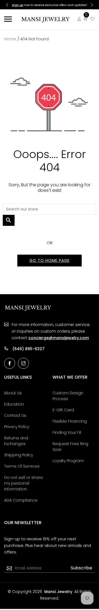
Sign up (17, 5)
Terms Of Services (22, 466)
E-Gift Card (63, 410)
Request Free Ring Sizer (70, 446)
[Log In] (79, 19)
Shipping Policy (18, 455)
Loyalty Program (68, 460)
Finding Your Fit (67, 432)
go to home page (49, 260)
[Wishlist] (92, 19)
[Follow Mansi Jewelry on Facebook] (9, 363)
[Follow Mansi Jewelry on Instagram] (23, 363)
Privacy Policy (16, 426)
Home (10, 39)
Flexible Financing (70, 421)
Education (14, 404)
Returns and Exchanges (16, 440)
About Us (13, 393)
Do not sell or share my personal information (23, 483)
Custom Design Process (68, 395)
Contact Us (15, 415)
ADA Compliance (21, 500)
